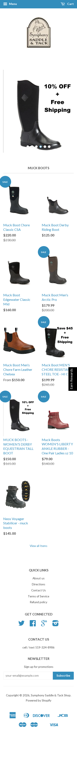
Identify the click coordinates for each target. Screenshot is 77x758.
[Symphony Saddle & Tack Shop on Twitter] (21, 633)
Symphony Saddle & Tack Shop (51, 704)
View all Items (38, 554)
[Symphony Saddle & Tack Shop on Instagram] (55, 633)
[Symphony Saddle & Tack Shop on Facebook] (33, 633)
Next (65, 115)
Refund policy (38, 611)
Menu (12, 4)
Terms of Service (38, 605)
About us (38, 587)
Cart (70, 4)
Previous (12, 115)
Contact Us (38, 599)
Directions (38, 593)
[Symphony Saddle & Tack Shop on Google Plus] (44, 633)
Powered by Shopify (38, 709)
